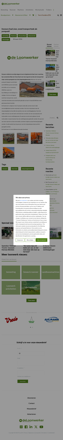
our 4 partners (23, 200)
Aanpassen (20, 240)
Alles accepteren (41, 240)
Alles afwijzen (30, 240)
